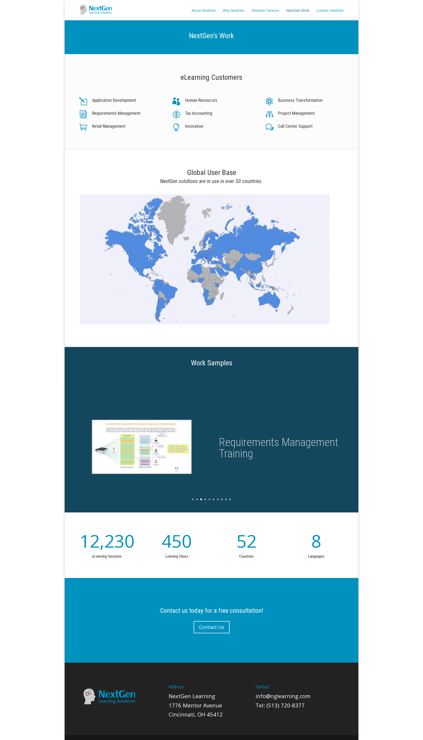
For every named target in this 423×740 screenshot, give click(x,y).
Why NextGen (234, 10)
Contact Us (211, 627)
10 (230, 499)
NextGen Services (265, 10)
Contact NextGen (330, 10)
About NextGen (203, 10)
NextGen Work (297, 10)
